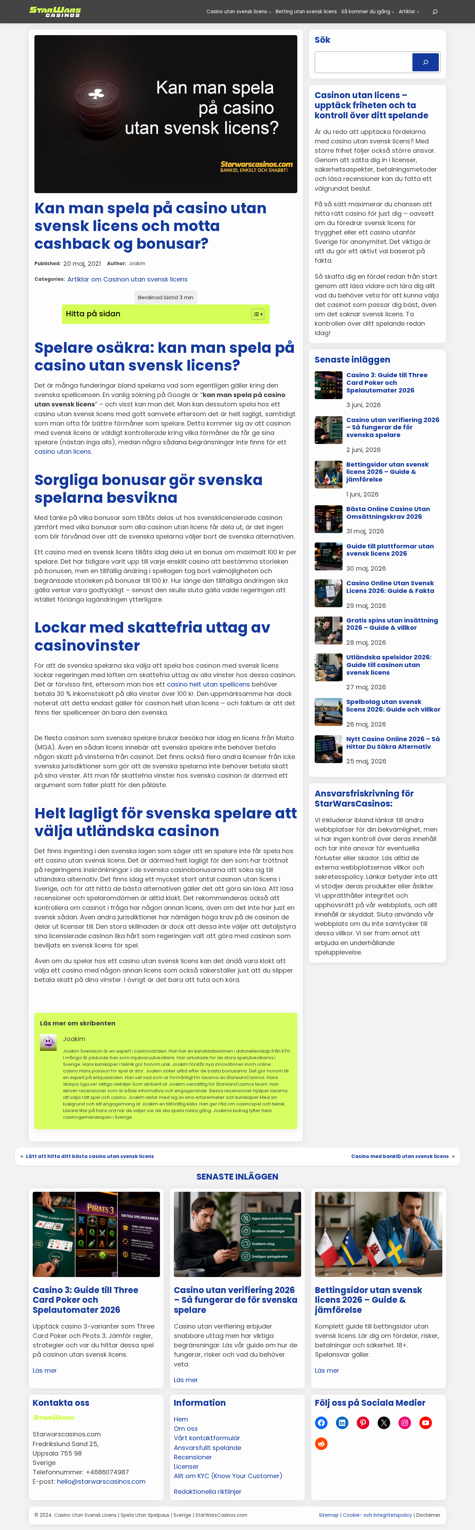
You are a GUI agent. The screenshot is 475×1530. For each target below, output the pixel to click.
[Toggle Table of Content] (254, 314)
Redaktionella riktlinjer (208, 1491)
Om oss (186, 1428)
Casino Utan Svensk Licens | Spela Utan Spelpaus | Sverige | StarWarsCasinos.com (150, 1515)
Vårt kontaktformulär (207, 1438)
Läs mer (45, 1370)
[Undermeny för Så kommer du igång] (393, 11)
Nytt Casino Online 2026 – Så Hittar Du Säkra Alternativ (393, 742)
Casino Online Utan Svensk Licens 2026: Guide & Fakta (390, 586)
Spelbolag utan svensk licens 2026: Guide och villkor (393, 705)
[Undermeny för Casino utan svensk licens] (269, 11)
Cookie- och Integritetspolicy (377, 1515)
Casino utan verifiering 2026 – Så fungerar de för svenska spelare (393, 427)
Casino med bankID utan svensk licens (400, 1156)
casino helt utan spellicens (208, 684)
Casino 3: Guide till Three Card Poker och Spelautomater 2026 (387, 382)
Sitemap (329, 1515)
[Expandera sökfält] (435, 12)
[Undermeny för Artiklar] (418, 11)
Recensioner (193, 1457)
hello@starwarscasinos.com (101, 1481)
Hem (181, 1419)
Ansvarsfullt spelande (207, 1447)
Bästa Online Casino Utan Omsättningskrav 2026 (388, 512)
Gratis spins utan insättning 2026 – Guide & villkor (392, 624)
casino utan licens (62, 451)
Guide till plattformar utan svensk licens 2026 (390, 549)
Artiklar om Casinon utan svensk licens (127, 279)
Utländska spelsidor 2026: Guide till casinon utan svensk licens (389, 664)
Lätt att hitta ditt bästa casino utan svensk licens (90, 1156)
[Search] (425, 62)
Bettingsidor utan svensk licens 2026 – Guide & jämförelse (387, 472)
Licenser (186, 1466)
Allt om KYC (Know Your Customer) (228, 1476)
